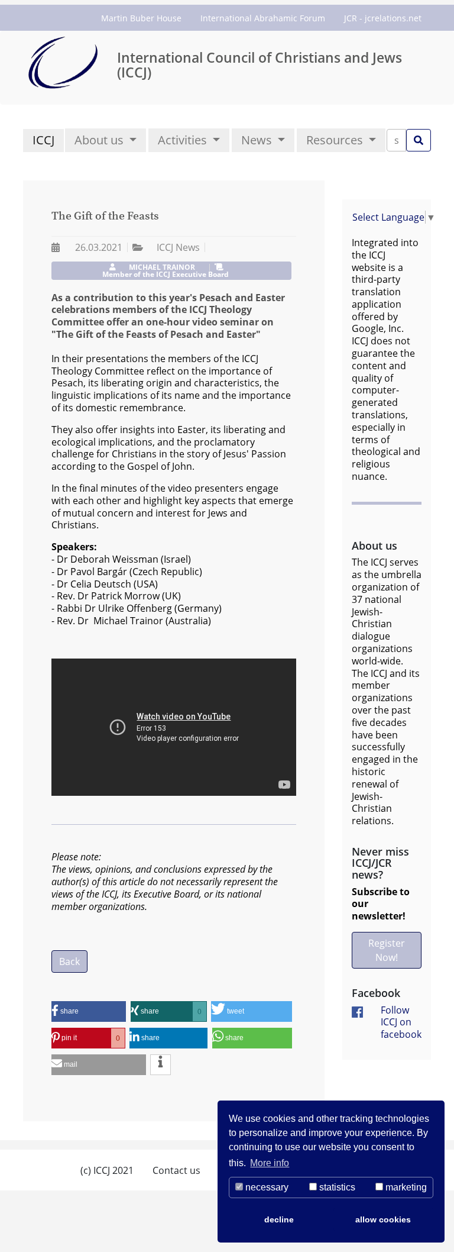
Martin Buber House (141, 18)
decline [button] (279, 1219)
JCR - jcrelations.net (382, 18)
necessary (265, 1187)
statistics (336, 1187)
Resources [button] (336, 140)
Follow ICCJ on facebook (401, 1022)
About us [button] (100, 140)
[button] (88, 1011)
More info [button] (269, 1163)
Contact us (176, 1170)
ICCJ (43, 140)
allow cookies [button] (383, 1219)
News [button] (258, 140)
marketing (405, 1187)
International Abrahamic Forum (262, 18)
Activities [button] (184, 140)
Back (69, 961)
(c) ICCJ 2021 (107, 1170)
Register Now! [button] (386, 950)
